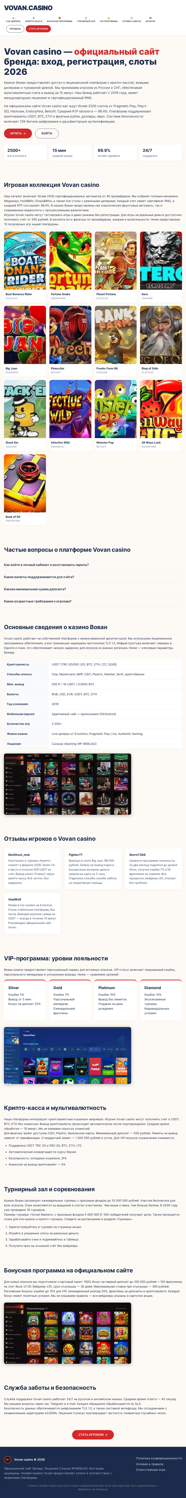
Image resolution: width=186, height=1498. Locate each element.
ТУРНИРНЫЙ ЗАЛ (86, 19)
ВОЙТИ (47, 133)
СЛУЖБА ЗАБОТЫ (131, 19)
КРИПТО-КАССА (33, 19)
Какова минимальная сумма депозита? (35, 589)
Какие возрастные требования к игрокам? (38, 601)
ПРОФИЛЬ (15, 28)
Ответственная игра (150, 1469)
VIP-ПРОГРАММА (109, 19)
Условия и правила (149, 1464)
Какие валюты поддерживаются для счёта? (39, 577)
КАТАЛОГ (150, 19)
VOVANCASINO (28, 8)
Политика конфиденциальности (159, 1458)
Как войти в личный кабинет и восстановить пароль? (46, 565)
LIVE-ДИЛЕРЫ (13, 19)
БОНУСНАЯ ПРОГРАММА (59, 19)
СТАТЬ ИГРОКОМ (38, 28)
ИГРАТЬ (18, 133)
